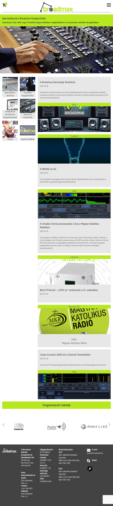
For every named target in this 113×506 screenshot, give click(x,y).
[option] (19, 426)
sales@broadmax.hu (94, 453)
